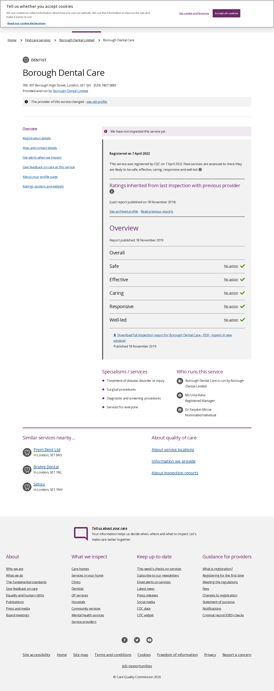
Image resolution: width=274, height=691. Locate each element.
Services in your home (88, 575)
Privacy (210, 654)
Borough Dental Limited (76, 40)
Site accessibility (36, 654)
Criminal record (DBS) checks (223, 615)
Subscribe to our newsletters (158, 575)
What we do (14, 575)
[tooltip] (200, 169)
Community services (86, 608)
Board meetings (17, 615)
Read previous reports (157, 211)
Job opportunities (137, 666)
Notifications (212, 608)
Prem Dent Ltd (46, 449)
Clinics (76, 582)
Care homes (80, 569)
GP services (80, 595)
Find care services (38, 40)
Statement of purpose (219, 602)
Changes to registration (220, 595)
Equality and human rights (25, 595)
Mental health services (88, 615)
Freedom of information (177, 654)
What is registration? (218, 569)
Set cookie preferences (194, 13)
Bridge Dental (46, 466)
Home (12, 40)
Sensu (39, 484)
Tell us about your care (109, 528)
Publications (15, 602)
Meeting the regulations (220, 582)
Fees (206, 588)
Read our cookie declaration (26, 23)
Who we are (14, 569)
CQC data (143, 608)
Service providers (84, 622)
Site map (80, 654)
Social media (146, 602)
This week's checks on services (159, 569)
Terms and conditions (112, 654)
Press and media (18, 608)
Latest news (145, 588)
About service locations (173, 449)
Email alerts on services (154, 582)
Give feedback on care (22, 588)
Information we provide (173, 461)
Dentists (78, 588)
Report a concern (236, 654)
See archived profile (124, 211)
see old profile (96, 102)
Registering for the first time (223, 575)
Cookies (144, 654)
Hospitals (78, 602)
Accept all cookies (226, 13)
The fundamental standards (26, 582)
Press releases (147, 595)
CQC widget (145, 615)
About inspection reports (175, 473)
